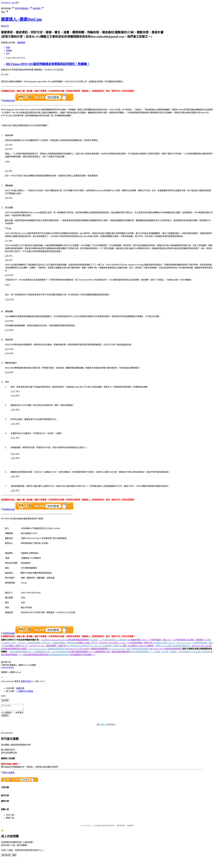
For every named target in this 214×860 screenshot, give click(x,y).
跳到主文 (5, 26)
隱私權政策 (121, 825)
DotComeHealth (7, 667)
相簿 (8, 47)
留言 (29, 681)
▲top (3, 696)
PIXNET (88, 825)
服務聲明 (130, 825)
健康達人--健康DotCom (21, 19)
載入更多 (5, 700)
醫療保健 (20, 688)
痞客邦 (24, 681)
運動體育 (21, 43)
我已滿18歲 (6, 855)
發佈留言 (5, 715)
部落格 (9, 50)
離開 (14, 855)
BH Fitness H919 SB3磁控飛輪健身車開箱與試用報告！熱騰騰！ (48, 64)
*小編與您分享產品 (24, 691)
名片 (8, 53)
